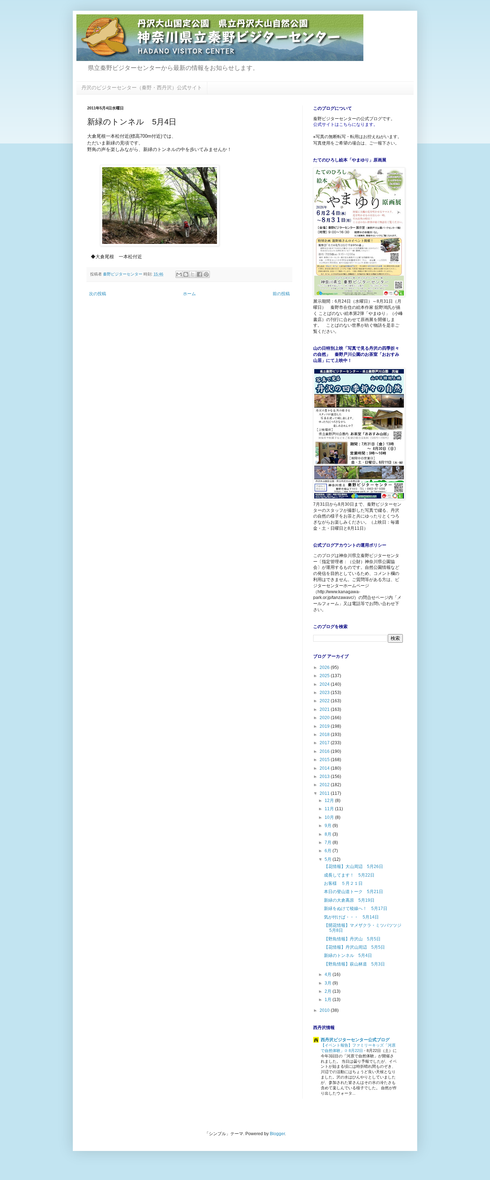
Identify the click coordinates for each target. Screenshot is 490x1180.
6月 (329, 850)
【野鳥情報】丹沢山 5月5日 (352, 938)
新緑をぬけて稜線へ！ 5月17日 (355, 908)
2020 (325, 717)
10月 (330, 817)
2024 (325, 684)
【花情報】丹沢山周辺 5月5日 (354, 947)
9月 (329, 825)
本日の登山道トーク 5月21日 (353, 891)
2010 (325, 1010)
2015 (325, 759)
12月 (330, 800)
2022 (325, 700)
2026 (325, 667)
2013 (325, 776)
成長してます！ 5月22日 (349, 875)
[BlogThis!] (185, 274)
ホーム (189, 293)
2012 (325, 784)
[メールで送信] (179, 274)
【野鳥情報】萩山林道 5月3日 (354, 964)
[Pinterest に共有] (206, 274)
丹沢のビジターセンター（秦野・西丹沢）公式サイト (141, 87)
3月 (329, 983)
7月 (329, 842)
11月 (330, 808)
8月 (329, 834)
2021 (325, 709)
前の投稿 (281, 293)
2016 (325, 751)
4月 (329, 974)
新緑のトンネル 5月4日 (348, 955)
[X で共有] (192, 274)
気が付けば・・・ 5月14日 (351, 917)
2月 (329, 991)
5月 (329, 859)
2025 (325, 675)
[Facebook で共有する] (199, 274)
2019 (325, 726)
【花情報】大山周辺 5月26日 (353, 866)
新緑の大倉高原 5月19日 (349, 900)
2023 (325, 692)
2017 (325, 742)
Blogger (277, 1133)
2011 (325, 793)
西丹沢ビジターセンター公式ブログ (355, 1039)
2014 (325, 768)
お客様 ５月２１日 (343, 883)
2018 (325, 734)
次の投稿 (97, 293)
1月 (329, 999)
